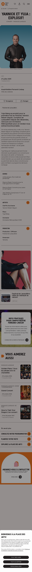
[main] (16, 551)
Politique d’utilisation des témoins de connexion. (15, 550)
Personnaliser (15, 566)
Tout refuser (16, 557)
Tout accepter (16, 562)
